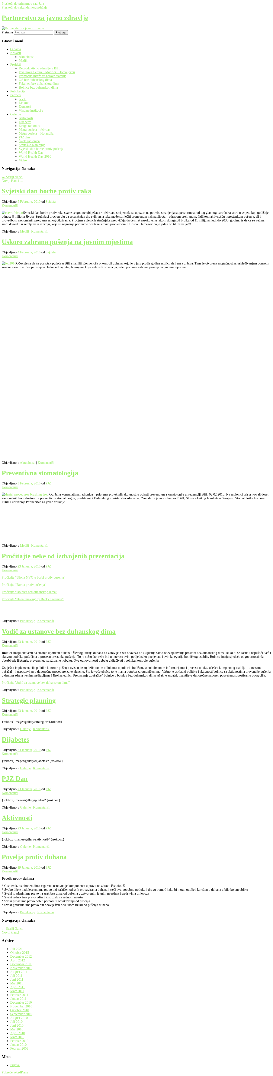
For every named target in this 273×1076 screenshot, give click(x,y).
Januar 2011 (18, 998)
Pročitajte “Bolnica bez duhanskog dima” (29, 592)
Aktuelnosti (26, 57)
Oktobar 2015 (19, 952)
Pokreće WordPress (15, 1072)
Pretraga (7, 32)
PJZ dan (24, 137)
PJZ (48, 483)
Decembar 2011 (21, 964)
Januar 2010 (18, 1044)
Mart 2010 (17, 1037)
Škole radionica (29, 141)
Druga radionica (30, 126)
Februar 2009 (19, 1048)
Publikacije (17, 91)
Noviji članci (12, 180)
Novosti (15, 53)
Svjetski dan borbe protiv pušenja (41, 149)
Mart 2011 (17, 991)
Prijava (15, 1065)
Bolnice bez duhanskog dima (38, 87)
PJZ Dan (15, 778)
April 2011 (17, 987)
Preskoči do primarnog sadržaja (23, 3)
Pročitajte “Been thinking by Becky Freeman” (33, 599)
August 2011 (19, 972)
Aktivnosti (26, 118)
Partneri (15, 95)
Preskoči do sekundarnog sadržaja (24, 7)
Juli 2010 (16, 1021)
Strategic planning (29, 700)
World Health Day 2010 (35, 156)
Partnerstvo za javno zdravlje (45, 18)
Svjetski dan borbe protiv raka (46, 191)
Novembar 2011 (21, 968)
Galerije (15, 114)
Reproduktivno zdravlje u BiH (39, 68)
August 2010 (19, 1018)
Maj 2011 (16, 983)
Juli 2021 (16, 949)
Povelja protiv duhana (34, 857)
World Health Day (31, 152)
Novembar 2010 (21, 1006)
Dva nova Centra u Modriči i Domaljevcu (47, 72)
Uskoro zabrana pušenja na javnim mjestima (67, 242)
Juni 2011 (16, 979)
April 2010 (17, 1033)
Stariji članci (12, 177)
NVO (22, 99)
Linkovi (24, 103)
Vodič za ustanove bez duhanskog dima (59, 631)
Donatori (25, 106)
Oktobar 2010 (19, 1010)
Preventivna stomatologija (40, 473)
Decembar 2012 (21, 956)
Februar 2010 (19, 1041)
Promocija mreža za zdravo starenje (42, 76)
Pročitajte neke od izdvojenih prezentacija (63, 556)
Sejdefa (51, 201)
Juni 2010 (16, 1025)
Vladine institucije (31, 110)
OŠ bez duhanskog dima (35, 80)
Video (23, 160)
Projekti (15, 64)
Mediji (23, 60)
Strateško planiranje (32, 145)
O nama (15, 49)
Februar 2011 (19, 995)
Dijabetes (25, 122)
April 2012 (17, 960)
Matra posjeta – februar (34, 129)
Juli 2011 (16, 975)
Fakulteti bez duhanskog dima (39, 83)
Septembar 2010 (21, 1014)
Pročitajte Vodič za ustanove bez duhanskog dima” (36, 682)
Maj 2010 (16, 1029)
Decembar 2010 (21, 1002)
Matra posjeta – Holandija (36, 133)
